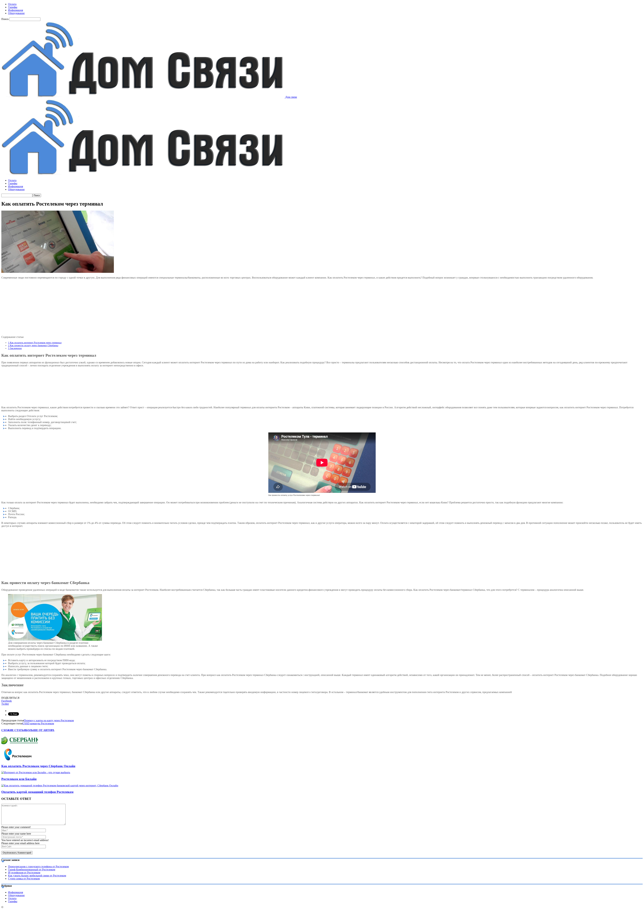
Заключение (15, 348)
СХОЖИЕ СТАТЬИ (13, 730)
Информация (15, 10)
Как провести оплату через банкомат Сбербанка (33, 345)
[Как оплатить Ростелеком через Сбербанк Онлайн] (19, 759)
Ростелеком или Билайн (19, 779)
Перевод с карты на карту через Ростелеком (49, 720)
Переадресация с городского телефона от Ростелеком (38, 866)
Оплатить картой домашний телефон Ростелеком (37, 792)
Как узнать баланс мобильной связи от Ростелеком (37, 875)
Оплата (12, 4)
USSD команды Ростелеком (38, 723)
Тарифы (12, 7)
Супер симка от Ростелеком (24, 878)
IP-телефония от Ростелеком (24, 872)
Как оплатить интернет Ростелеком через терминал (35, 342)
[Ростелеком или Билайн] (35, 772)
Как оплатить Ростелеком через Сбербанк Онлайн (38, 766)
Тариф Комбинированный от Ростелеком (31, 869)
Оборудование (16, 13)
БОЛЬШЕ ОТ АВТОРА (40, 730)
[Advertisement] (322, 307)
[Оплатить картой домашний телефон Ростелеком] (59, 785)
